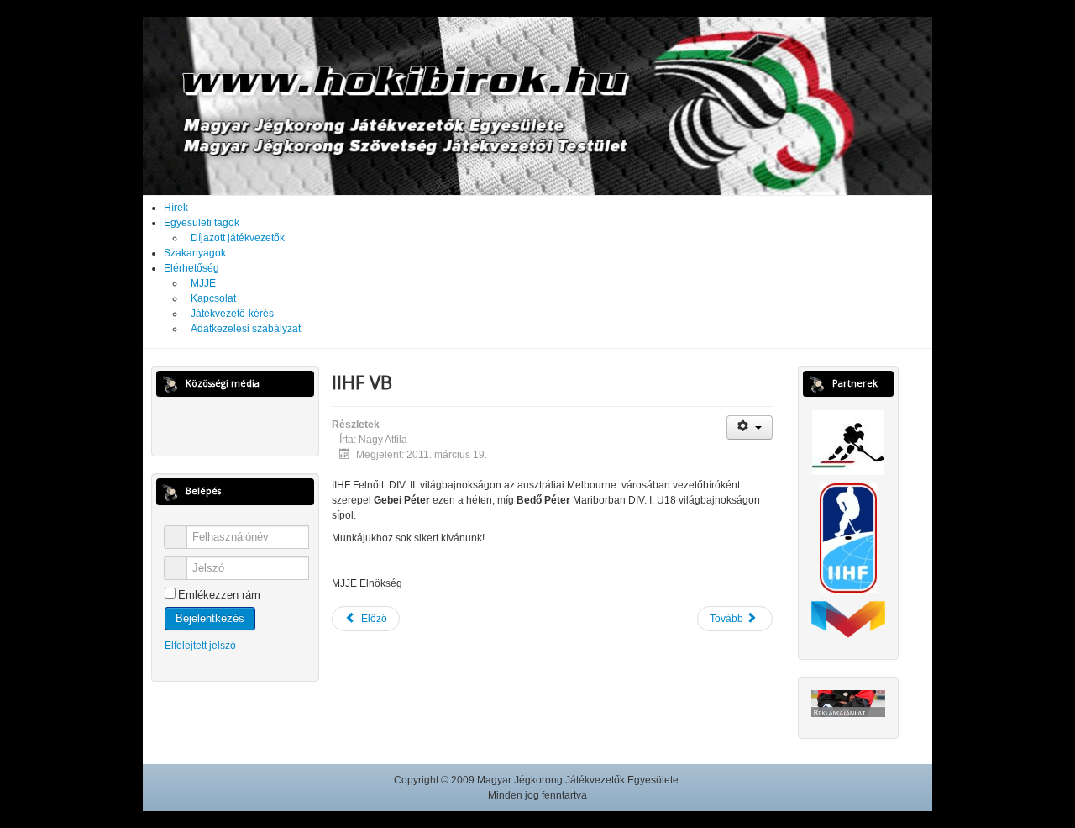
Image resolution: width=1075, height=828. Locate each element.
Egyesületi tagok (201, 223)
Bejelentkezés (210, 618)
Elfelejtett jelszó (200, 645)
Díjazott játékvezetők (238, 238)
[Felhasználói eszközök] (749, 427)
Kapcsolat (213, 298)
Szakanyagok (195, 253)
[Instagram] (251, 424)
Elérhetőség (191, 268)
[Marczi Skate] (848, 619)
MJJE (203, 283)
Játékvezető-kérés (232, 313)
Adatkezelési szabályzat (246, 329)
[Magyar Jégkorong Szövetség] (848, 442)
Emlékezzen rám (219, 594)
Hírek (176, 208)
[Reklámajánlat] (848, 703)
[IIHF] (848, 538)
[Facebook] (220, 424)
